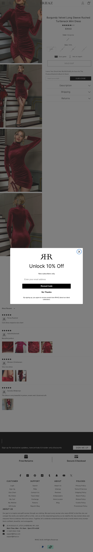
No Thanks (47, 292)
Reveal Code (46, 286)
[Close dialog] (79, 251)
